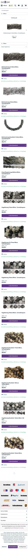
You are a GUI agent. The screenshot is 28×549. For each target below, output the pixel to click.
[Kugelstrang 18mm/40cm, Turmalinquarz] (14, 302)
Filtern (4, 13)
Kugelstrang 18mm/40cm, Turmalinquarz (13, 312)
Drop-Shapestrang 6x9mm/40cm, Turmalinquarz (11, 172)
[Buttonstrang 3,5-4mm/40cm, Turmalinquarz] (14, 26)
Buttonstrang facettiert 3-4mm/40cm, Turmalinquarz (12, 137)
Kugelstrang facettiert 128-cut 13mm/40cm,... (10, 383)
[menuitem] (4, 5)
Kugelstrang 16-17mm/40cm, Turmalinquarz (10, 243)
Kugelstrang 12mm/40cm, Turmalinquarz (13, 207)
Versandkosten (23, 524)
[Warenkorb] (25, 5)
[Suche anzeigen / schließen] (15, 5)
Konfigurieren (22, 546)
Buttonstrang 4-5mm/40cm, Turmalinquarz (10, 102)
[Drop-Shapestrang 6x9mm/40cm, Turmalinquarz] (14, 162)
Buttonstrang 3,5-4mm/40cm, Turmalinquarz (14, 33)
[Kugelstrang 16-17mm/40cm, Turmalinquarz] (14, 232)
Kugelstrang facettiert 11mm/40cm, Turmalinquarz (12, 348)
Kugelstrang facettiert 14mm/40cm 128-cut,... (13, 418)
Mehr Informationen (19, 542)
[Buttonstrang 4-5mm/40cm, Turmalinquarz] (14, 91)
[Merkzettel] (18, 5)
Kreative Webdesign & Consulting (16, 528)
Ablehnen (4, 546)
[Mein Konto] (22, 5)
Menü (5, 5)
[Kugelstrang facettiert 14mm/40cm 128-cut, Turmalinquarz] (14, 407)
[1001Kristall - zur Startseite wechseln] (5, 2)
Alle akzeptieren (13, 546)
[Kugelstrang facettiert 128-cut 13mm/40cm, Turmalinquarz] (14, 372)
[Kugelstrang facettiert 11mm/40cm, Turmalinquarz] (14, 337)
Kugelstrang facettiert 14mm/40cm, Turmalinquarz (12, 453)
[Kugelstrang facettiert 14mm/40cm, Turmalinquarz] (14, 443)
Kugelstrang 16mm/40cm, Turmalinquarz (13, 277)
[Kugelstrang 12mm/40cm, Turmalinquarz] (14, 197)
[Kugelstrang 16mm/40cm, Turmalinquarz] (14, 267)
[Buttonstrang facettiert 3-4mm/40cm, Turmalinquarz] (14, 127)
